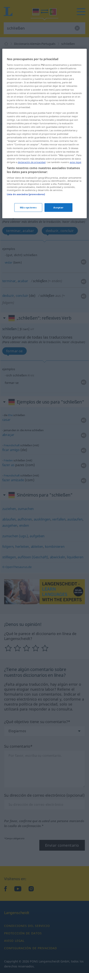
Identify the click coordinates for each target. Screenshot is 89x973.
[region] (44, 133)
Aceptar (58, 207)
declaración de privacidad (32, 162)
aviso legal (75, 162)
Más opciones (28, 207)
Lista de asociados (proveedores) (26, 194)
